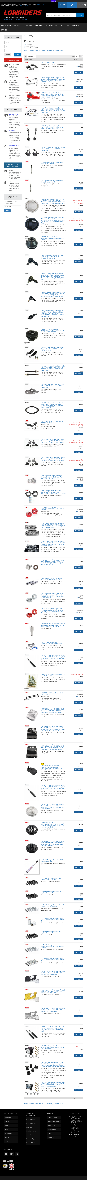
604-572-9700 (75, 1135)
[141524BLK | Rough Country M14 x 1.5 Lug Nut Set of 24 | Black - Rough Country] (27, 877)
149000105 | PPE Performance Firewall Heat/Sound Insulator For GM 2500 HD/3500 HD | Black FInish (53, 973)
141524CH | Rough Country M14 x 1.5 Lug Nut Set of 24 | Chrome (52, 905)
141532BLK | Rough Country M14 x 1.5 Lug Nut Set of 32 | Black (52, 932)
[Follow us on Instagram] (17, 1154)
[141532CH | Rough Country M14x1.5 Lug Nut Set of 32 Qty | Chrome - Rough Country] (27, 944)
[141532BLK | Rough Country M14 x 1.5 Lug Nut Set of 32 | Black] (32, 936)
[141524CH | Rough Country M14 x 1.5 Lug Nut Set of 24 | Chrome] (32, 909)
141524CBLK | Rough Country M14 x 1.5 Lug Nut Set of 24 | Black (53, 892)
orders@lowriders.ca (76, 1136)
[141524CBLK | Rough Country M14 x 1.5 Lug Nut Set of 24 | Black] (32, 896)
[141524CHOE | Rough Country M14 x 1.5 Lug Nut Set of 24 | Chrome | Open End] (32, 922)
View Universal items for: (43, 1103)
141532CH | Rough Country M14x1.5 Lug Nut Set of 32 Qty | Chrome (53, 946)
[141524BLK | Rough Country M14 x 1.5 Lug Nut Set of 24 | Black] (32, 882)
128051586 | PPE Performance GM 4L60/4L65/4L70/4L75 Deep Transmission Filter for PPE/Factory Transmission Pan (51, 768)
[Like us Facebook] (6, 1154)
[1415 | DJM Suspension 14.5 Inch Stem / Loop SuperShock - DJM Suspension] (27, 859)
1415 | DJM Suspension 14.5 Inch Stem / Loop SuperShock (53, 860)
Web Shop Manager (58, 1178)
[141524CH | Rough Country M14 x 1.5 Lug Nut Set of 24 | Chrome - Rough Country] (27, 904)
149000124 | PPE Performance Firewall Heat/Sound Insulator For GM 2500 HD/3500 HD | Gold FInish (53, 991)
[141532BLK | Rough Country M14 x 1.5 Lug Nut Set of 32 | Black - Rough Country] (27, 931)
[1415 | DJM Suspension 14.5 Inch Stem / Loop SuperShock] (32, 866)
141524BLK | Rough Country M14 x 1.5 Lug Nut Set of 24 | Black (52, 879)
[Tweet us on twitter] (12, 1154)
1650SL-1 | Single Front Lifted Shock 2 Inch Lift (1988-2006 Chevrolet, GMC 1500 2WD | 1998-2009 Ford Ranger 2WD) (52, 1029)
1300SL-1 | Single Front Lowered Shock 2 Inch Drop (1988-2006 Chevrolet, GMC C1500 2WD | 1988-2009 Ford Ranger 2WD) (53, 787)
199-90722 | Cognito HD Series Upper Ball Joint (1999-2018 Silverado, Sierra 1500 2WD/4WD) (52, 1047)
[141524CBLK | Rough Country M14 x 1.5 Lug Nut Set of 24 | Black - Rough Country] (27, 891)
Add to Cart (78, 769)
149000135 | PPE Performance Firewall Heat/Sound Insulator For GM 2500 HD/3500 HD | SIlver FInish (53, 1009)
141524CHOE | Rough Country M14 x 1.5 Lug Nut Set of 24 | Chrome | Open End (52, 919)
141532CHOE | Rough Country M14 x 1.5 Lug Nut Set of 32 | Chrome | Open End (52, 959)
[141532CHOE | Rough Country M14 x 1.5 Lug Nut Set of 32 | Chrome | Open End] (32, 962)
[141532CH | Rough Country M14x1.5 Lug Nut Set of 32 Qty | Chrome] (32, 949)
